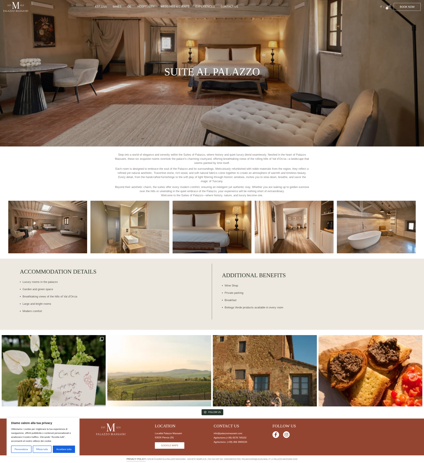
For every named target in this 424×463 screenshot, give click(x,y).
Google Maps (169, 445)
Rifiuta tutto (42, 449)
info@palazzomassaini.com (228, 433)
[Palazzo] (47, 227)
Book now (407, 6)
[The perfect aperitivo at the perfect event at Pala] (54, 387)
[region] (43, 437)
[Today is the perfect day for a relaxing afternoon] (265, 387)
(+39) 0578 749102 (236, 437)
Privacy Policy (136, 459)
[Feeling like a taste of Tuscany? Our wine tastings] (370, 387)
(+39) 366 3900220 (237, 442)
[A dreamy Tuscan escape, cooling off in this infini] (159, 387)
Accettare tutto (64, 449)
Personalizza (21, 449)
